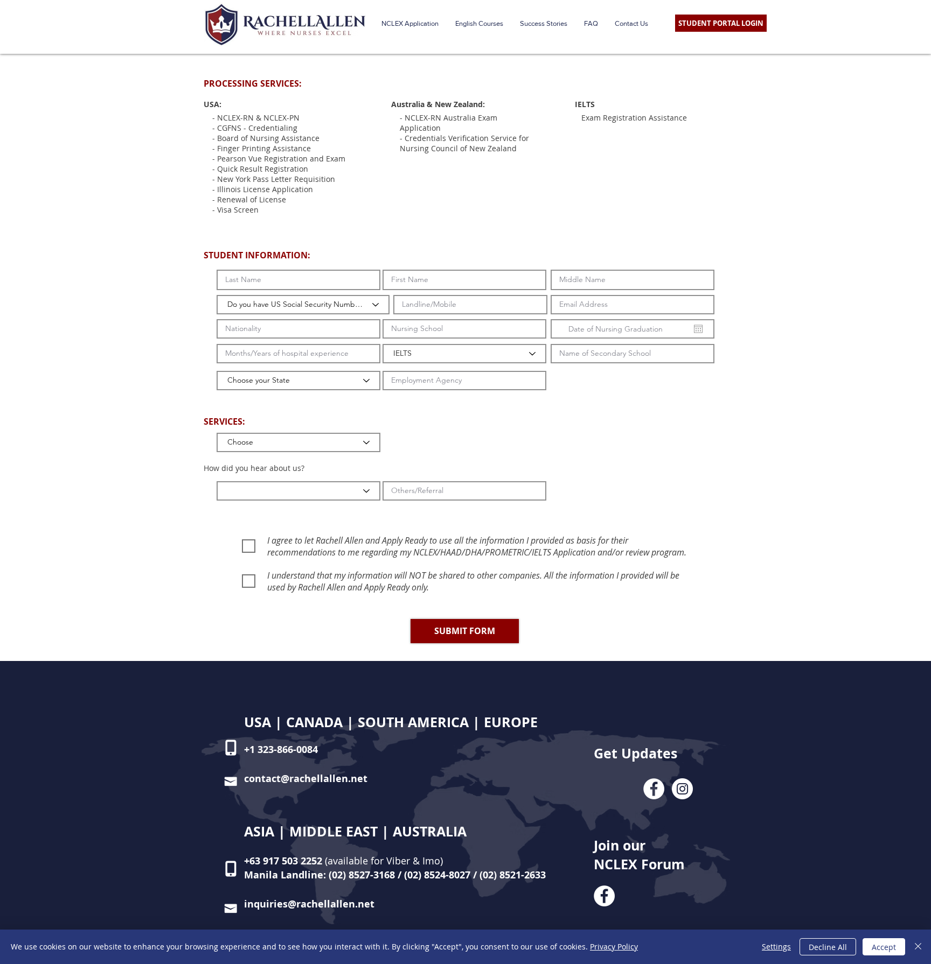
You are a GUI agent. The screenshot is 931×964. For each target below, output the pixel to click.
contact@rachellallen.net (305, 778)
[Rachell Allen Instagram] (682, 788)
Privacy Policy (614, 946)
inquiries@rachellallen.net (309, 904)
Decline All (828, 947)
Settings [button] (776, 946)
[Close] (918, 946)
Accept (884, 947)
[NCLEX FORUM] (604, 895)
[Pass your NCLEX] (653, 788)
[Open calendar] (698, 329)
